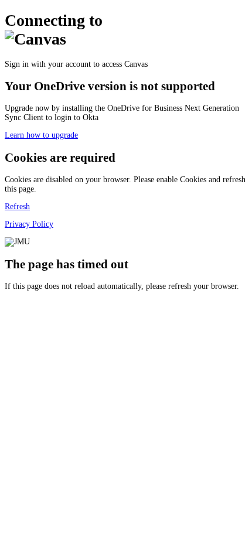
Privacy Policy (29, 224)
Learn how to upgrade (41, 135)
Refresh (17, 206)
